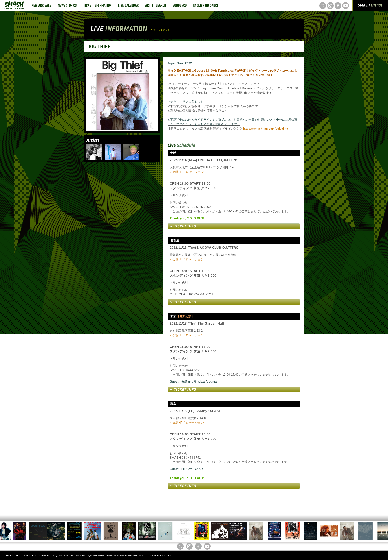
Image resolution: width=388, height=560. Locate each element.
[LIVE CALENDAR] (128, 5)
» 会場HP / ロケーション (187, 172)
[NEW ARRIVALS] (41, 5)
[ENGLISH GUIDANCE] (206, 5)
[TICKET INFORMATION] (97, 5)
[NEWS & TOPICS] (67, 5)
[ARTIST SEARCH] (155, 5)
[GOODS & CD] (179, 5)
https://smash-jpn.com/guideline (265, 128)
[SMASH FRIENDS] (370, 6)
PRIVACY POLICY (161, 555)
